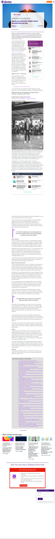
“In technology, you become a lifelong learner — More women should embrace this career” (31, 382)
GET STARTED (23, 485)
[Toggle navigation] (7, 2)
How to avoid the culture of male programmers (28, 367)
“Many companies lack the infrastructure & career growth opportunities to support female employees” (30, 423)
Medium (34, 98)
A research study (15, 53)
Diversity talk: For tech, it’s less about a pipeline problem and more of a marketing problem (30, 388)
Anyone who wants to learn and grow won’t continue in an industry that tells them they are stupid (31, 395)
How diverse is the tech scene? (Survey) (22, 86)
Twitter (18, 98)
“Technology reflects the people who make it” (28, 361)
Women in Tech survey (22, 34)
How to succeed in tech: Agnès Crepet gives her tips (29, 419)
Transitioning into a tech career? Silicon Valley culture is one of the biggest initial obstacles (31, 378)
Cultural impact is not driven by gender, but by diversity (30, 384)
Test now (49, 1)
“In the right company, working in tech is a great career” (30, 362)
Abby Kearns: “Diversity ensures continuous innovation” (30, 380)
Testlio (28, 97)
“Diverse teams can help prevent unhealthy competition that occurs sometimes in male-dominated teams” (30, 426)
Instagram (23, 98)
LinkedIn (28, 98)
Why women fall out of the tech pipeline (27, 363)
